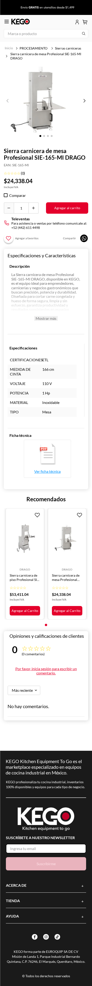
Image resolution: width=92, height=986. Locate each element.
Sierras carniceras (68, 48)
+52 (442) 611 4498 (25, 228)
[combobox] (46, 33)
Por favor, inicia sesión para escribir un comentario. (46, 670)
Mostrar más (46, 318)
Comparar (17, 195)
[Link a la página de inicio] (9, 48)
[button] (42, 101)
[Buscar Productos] (84, 34)
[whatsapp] (84, 238)
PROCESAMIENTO (33, 48)
